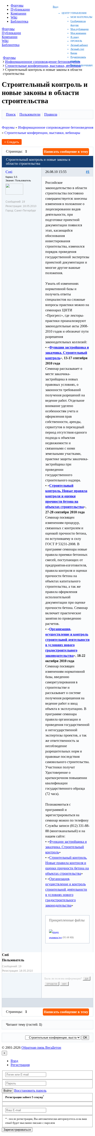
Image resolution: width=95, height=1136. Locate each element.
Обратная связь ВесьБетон (41, 1047)
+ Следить (11, 142)
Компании (18, 13)
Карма (73, 53)
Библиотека (19, 21)
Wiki (14, 17)
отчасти (52, 983)
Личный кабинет (79, 45)
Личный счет (77, 49)
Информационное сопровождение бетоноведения (55, 127)
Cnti (9, 172)
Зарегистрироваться (17, 1129)
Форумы (17, 5)
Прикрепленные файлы (67, 920)
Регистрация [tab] (20, 1065)
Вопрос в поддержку (81, 65)
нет (64, 983)
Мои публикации (79, 29)
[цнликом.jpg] (54, 932)
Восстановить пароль (30, 1090)
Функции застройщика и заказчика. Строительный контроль (66, 847)
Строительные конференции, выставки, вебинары (42, 133)
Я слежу (74, 37)
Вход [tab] (14, 1061)
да (86, 978)
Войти (7, 1090)
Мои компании (78, 33)
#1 (87, 172)
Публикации (20, 9)
